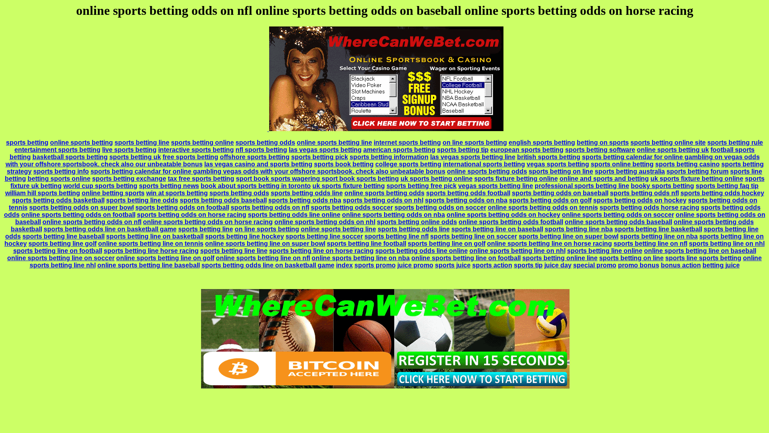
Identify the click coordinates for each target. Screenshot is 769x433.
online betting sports (113, 193)
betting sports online (59, 178)
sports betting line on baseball (497, 229)
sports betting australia (630, 171)
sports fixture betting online (516, 178)
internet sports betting (407, 142)
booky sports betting (662, 185)
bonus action (681, 265)
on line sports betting (475, 142)
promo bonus (638, 265)
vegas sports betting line (495, 185)
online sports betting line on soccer (61, 258)
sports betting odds (265, 142)
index (344, 265)
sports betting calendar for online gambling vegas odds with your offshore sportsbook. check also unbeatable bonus (268, 171)
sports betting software (600, 149)
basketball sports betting (70, 157)
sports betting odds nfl (644, 193)
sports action (492, 265)
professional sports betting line (582, 185)
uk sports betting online (437, 178)
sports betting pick (319, 157)
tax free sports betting (201, 178)
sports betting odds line (307, 193)
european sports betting (527, 149)
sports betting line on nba (659, 236)
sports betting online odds (417, 222)
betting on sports (603, 142)
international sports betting (484, 164)
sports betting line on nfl (650, 243)
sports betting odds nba (304, 200)
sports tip (528, 265)
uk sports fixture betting (348, 185)
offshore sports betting (255, 157)
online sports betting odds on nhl (324, 222)
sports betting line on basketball (154, 236)
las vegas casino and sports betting (258, 164)
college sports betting (408, 164)
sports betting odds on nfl (270, 207)
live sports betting (129, 149)
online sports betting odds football (511, 222)
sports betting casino (687, 164)
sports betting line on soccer (473, 236)
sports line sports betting (703, 258)
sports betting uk (135, 157)
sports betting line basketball (658, 229)
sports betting (27, 142)
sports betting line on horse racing (321, 250)
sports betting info (61, 171)
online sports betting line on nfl (263, 258)
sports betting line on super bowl (568, 236)
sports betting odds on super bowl (81, 207)
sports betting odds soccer (352, 207)
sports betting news (169, 185)
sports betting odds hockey (722, 193)
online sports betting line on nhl (517, 250)
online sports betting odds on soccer (618, 214)
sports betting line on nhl (727, 243)
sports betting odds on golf (550, 200)
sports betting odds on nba (466, 200)
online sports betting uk (673, 149)
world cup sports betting (100, 185)
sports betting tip (463, 149)
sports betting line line (234, 250)
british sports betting (548, 157)
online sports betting (81, 142)
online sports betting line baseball (148, 265)
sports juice (453, 265)
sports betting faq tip (727, 185)
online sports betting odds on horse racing (208, 222)
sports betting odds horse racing (649, 207)
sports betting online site (668, 142)
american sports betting (399, 149)
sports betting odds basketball (58, 200)
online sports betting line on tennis (150, 243)
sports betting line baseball (63, 236)
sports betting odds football (468, 193)
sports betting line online (604, 250)
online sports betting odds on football (78, 214)
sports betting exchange (129, 178)
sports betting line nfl (396, 236)
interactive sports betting (196, 149)
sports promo (375, 265)
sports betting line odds (142, 200)
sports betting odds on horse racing (191, 214)
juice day (558, 265)
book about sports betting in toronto (256, 185)
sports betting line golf (62, 243)
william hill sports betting (42, 193)
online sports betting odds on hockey (503, 214)
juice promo (415, 265)
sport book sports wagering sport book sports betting (317, 178)
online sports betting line (334, 142)
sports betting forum (697, 171)
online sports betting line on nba (361, 258)
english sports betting (542, 142)
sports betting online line (560, 258)
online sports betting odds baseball (618, 222)
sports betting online (202, 142)
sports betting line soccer (324, 236)
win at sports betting (177, 193)
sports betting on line (561, 171)
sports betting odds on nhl (383, 200)
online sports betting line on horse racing (549, 243)
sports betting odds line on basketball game (110, 229)
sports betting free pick (422, 185)
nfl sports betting (261, 149)
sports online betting (622, 164)
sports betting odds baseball (223, 200)
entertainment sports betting (57, 149)
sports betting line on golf (446, 243)
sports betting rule (735, 142)
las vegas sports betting (325, 149)
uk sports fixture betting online (696, 178)
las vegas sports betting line (472, 157)
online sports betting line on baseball (700, 250)
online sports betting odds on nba (393, 214)
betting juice (721, 265)
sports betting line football (366, 243)
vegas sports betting (558, 164)
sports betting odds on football (182, 207)
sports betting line (142, 142)
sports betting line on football (57, 250)
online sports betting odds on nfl (91, 222)
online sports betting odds (487, 171)
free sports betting (190, 157)
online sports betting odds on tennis (543, 207)
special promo (594, 265)
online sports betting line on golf (165, 258)
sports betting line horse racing (151, 250)
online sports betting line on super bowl (265, 243)
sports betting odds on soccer (440, 207)
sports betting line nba (579, 229)
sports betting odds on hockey (639, 200)
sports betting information (389, 157)
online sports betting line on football (466, 258)
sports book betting (344, 164)
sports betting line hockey (244, 236)
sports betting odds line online (294, 214)
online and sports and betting (604, 178)
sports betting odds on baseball (560, 193)
